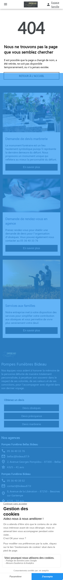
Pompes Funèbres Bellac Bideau (19, 444)
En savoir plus (31, 167)
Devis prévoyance (31, 416)
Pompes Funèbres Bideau (16, 474)
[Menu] (6, 4)
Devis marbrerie (31, 424)
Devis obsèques (32, 408)
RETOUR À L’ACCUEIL (31, 76)
